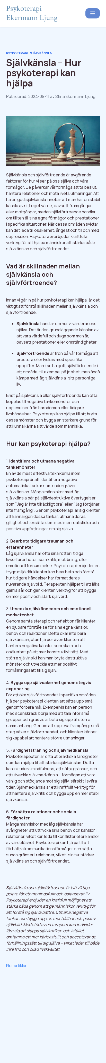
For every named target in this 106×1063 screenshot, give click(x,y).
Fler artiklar (16, 965)
